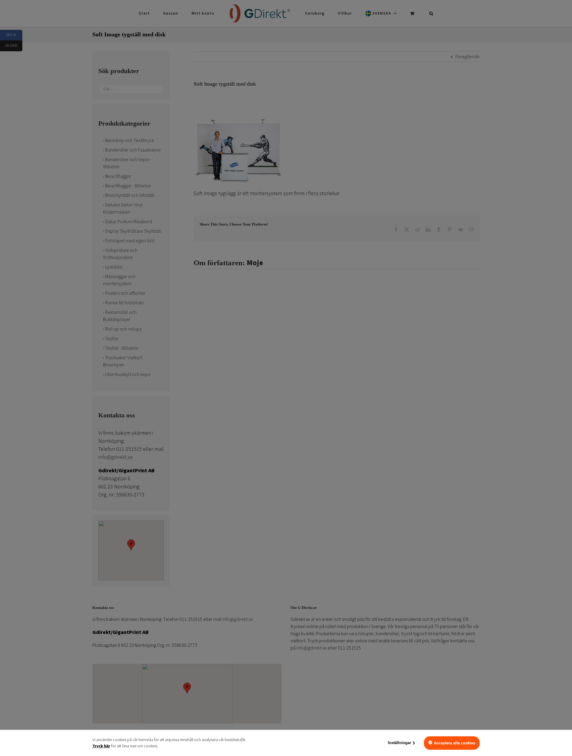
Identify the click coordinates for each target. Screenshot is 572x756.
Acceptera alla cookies (454, 743)
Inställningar (399, 742)
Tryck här (101, 746)
